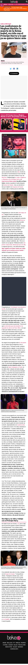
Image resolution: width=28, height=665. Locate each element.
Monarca (22, 220)
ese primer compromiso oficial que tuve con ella (13, 244)
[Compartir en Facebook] (14, 68)
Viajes (15, 647)
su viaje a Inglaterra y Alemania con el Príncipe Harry (14, 178)
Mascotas (8, 647)
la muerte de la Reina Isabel (12, 180)
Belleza (9, 643)
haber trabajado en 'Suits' (15, 367)
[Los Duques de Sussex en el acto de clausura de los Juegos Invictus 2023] (6, 129)
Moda (4, 643)
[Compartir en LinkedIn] (17, 68)
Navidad (20, 647)
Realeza (11, 4)
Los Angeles (6, 619)
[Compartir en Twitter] (10, 68)
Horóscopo (14, 649)
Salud (15, 645)
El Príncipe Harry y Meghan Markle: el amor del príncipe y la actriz (14, 116)
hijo (19, 172)
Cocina (5, 645)
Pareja (18, 643)
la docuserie (22, 342)
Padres (23, 643)
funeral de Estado (8, 185)
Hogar (10, 645)
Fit (14, 643)
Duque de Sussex (10, 574)
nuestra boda (21, 425)
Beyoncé (4, 177)
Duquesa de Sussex (17, 187)
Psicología (22, 645)
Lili (18, 524)
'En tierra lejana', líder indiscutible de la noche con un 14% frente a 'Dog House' (15, 8)
